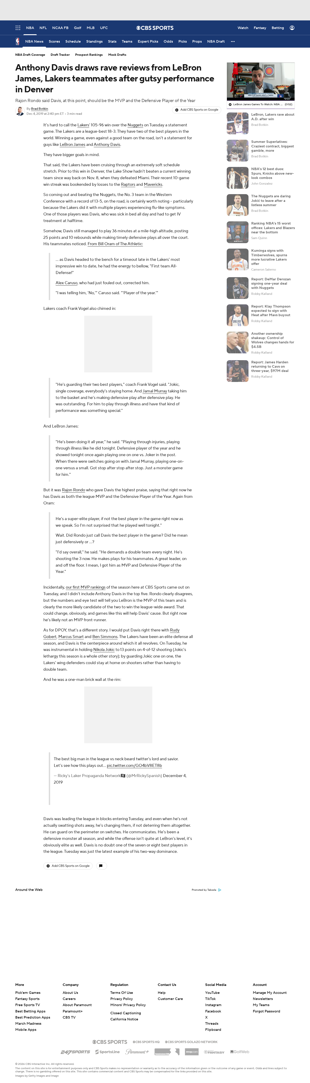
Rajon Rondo (73, 490)
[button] (233, 41)
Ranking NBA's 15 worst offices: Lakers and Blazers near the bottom (273, 227)
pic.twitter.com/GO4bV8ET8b (134, 765)
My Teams (261, 1005)
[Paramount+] (137, 1051)
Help (162, 992)
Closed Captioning (125, 1013)
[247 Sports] (75, 1051)
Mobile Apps (25, 1029)
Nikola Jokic (104, 649)
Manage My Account (270, 992)
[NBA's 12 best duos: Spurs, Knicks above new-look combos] (237, 178)
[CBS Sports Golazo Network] (191, 1041)
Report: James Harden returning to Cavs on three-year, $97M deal (269, 366)
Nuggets (135, 125)
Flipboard (213, 1029)
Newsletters (263, 999)
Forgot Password (266, 1011)
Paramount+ (73, 1011)
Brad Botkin (39, 109)
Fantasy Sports (27, 999)
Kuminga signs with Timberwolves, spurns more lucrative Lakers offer (269, 257)
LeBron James (72, 144)
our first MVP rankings (86, 587)
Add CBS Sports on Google (199, 110)
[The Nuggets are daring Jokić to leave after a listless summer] (237, 205)
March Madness (28, 1023)
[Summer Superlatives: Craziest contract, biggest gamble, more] (237, 150)
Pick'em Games (27, 992)
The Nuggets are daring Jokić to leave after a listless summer (271, 200)
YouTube (212, 992)
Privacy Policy (121, 999)
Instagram (213, 1005)
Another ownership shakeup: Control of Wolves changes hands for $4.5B (272, 340)
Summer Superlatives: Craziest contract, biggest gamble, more (272, 146)
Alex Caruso (66, 283)
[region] (261, 82)
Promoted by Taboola (204, 890)
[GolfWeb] (239, 1052)
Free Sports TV (27, 1005)
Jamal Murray (155, 391)
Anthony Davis (107, 144)
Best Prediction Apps (32, 1017)
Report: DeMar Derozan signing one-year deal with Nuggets (271, 283)
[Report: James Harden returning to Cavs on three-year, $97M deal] (237, 371)
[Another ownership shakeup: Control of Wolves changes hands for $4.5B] (237, 342)
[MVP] (192, 1050)
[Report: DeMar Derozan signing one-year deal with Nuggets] (237, 288)
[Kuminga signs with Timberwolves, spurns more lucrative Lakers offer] (237, 259)
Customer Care (170, 999)
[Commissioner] (167, 1050)
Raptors (128, 184)
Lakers (83, 125)
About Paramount (77, 1005)
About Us (70, 992)
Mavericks (153, 184)
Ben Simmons (105, 636)
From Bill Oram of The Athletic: (115, 244)
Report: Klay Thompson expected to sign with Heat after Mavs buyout (270, 310)
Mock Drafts (117, 55)
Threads (211, 1023)
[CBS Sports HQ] (146, 1041)
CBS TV (69, 1017)
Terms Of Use (121, 992)
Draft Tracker (60, 55)
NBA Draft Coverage (30, 55)
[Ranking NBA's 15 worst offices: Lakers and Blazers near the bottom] (237, 232)
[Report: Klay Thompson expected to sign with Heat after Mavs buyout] (237, 315)
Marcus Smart (71, 636)
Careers (69, 999)
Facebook (213, 1011)
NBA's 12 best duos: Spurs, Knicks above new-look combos (272, 173)
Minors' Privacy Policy (128, 1005)
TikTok (210, 999)
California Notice (124, 1019)
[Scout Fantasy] (214, 1051)
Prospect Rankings (89, 55)
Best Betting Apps (30, 1011)
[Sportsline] (108, 1051)
